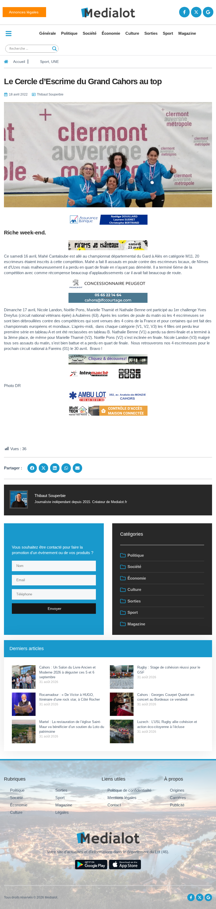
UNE (55, 61)
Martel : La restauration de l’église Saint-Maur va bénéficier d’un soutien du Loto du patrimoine (71, 726)
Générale (47, 33)
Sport (168, 33)
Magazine (187, 33)
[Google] (208, 12)
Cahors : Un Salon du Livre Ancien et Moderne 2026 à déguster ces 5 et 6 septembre (67, 672)
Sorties (151, 33)
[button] (32, 468)
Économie (111, 33)
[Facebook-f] (184, 12)
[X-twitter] (196, 12)
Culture (132, 33)
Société (89, 33)
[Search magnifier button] (54, 48)
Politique (69, 33)
